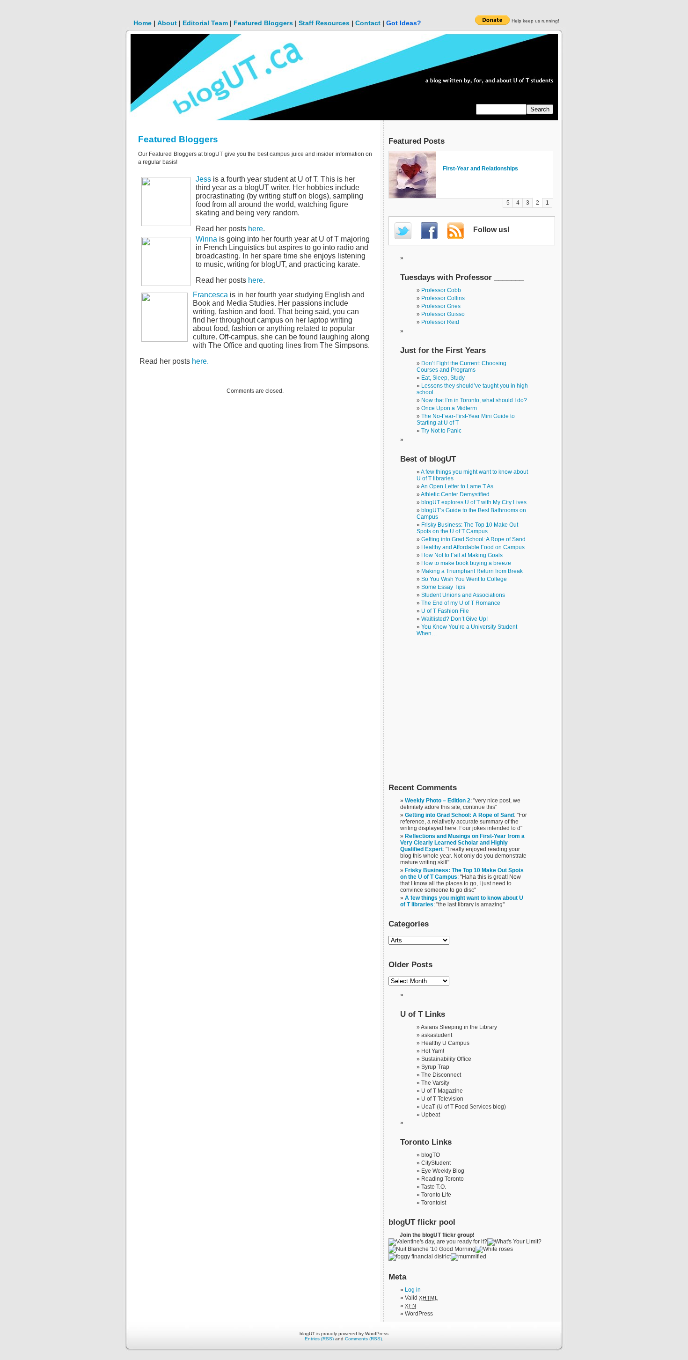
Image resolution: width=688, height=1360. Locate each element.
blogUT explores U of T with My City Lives (474, 502)
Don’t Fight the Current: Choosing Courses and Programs (461, 366)
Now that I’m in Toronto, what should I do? (474, 400)
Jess (203, 179)
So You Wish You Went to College (464, 579)
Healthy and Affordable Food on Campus (473, 547)
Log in (413, 1289)
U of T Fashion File (445, 611)
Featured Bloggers (263, 23)
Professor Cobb (441, 290)
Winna (206, 239)
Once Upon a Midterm (449, 408)
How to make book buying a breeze (466, 563)
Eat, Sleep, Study (443, 378)
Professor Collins (443, 298)
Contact (368, 23)
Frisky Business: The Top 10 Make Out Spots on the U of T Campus (467, 528)
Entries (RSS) (319, 1338)
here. (200, 361)
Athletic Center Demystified (455, 494)
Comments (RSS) (363, 1338)
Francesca (210, 295)
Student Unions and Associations (463, 595)
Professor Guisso (443, 314)
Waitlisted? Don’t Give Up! (454, 619)
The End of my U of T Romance (460, 603)
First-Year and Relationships (480, 168)
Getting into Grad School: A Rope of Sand (473, 539)
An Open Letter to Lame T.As (457, 486)
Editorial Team (205, 23)
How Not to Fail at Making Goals (462, 555)
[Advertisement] (458, 713)
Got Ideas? (403, 23)
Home (142, 23)
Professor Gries (441, 306)
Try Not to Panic (441, 430)
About (167, 23)
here (255, 229)
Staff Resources (324, 23)
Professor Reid (440, 322)
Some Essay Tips (443, 587)
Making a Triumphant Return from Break (472, 571)
